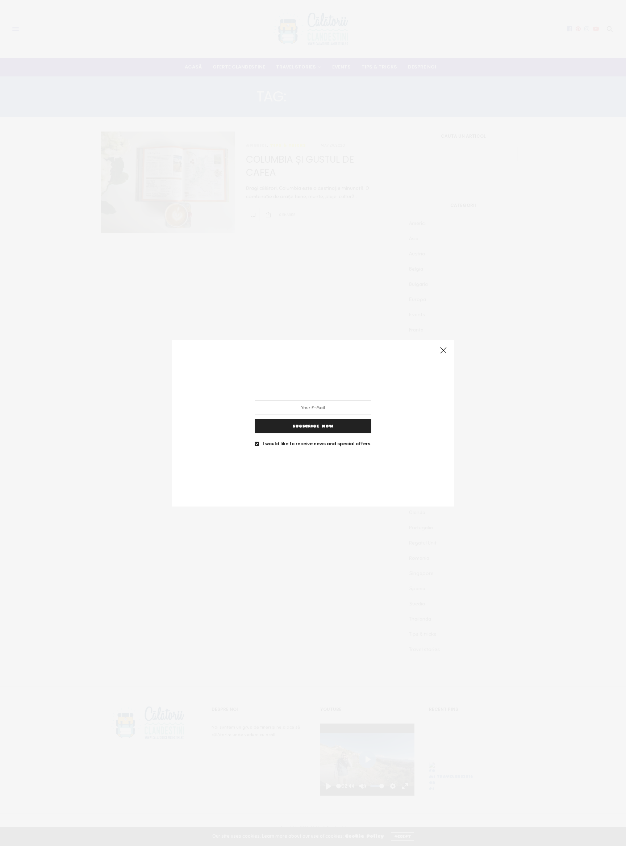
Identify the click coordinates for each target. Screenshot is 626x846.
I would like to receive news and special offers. (317, 443)
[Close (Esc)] (443, 350)
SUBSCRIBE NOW (313, 425)
